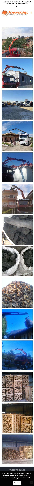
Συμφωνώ (17, 483)
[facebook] (16, 6)
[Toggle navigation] (25, 13)
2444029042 (8, 1)
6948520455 (17, 1)
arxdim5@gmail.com (23, 3)
